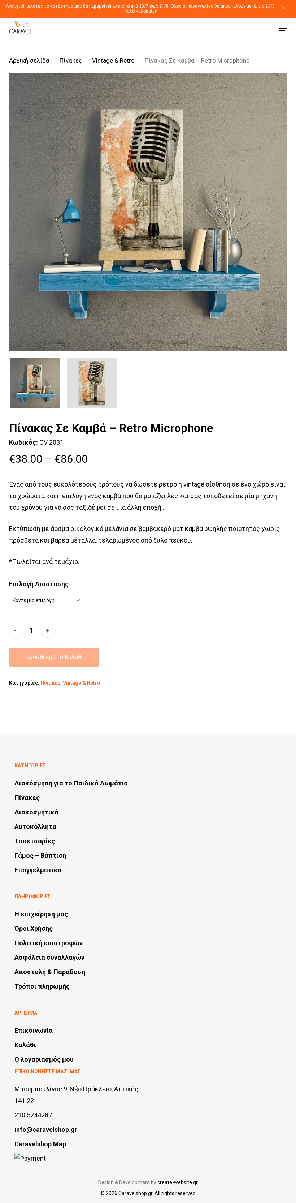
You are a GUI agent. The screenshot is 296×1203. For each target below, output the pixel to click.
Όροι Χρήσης (33, 928)
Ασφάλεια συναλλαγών (49, 957)
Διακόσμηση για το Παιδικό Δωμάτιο (71, 783)
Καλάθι (25, 1045)
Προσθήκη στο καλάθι (54, 657)
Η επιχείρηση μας (41, 914)
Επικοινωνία (33, 1030)
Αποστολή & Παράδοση (49, 972)
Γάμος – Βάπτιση (40, 855)
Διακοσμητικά (36, 812)
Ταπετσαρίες (34, 841)
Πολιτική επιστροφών (48, 943)
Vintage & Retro (113, 60)
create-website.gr (177, 1182)
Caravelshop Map (40, 1144)
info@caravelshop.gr (45, 1129)
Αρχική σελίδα (29, 60)
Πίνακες (71, 60)
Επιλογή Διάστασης (39, 584)
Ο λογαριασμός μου (44, 1059)
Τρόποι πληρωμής (42, 986)
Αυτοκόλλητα (35, 826)
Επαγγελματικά (38, 870)
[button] (284, 8)
